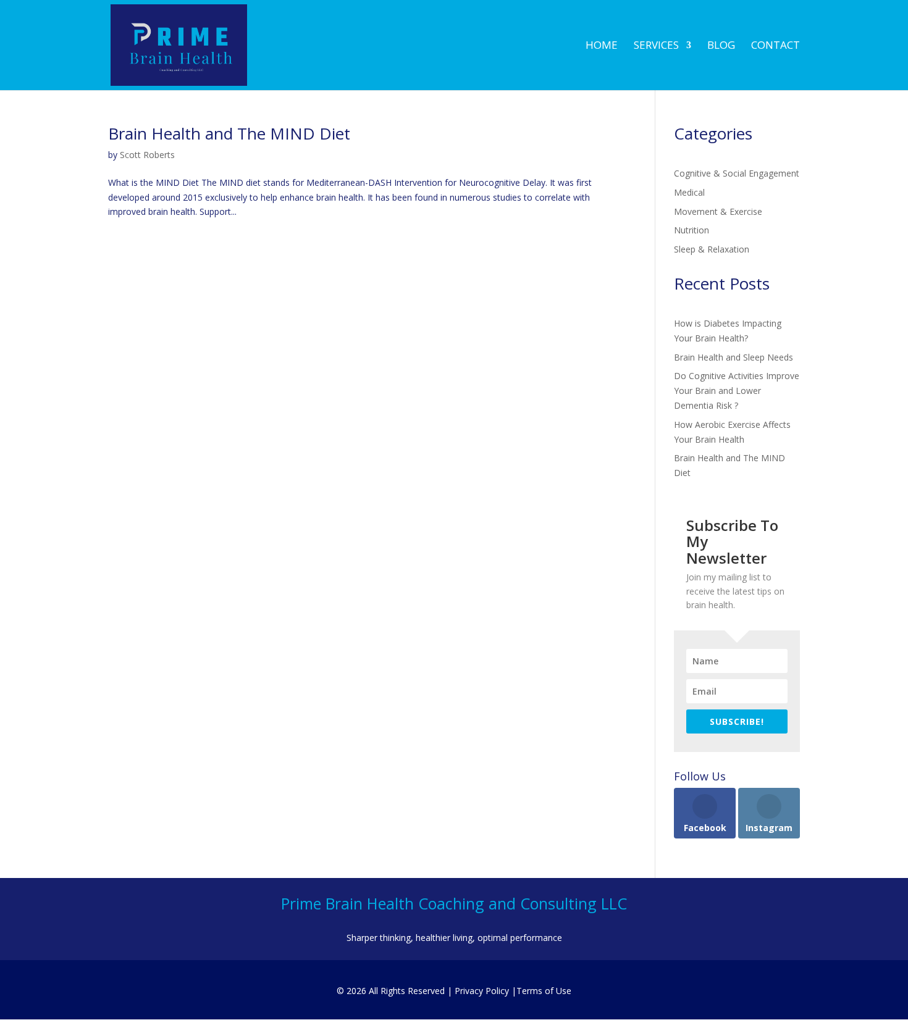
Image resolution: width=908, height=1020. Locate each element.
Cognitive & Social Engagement (736, 173)
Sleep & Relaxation (711, 249)
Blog (721, 46)
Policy (482, 991)
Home (602, 46)
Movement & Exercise (718, 211)
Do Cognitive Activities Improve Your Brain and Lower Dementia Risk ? (736, 390)
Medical (689, 192)
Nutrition (691, 230)
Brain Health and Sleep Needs (733, 357)
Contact (775, 46)
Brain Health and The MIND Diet (229, 133)
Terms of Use (543, 991)
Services (656, 46)
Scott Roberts (147, 155)
